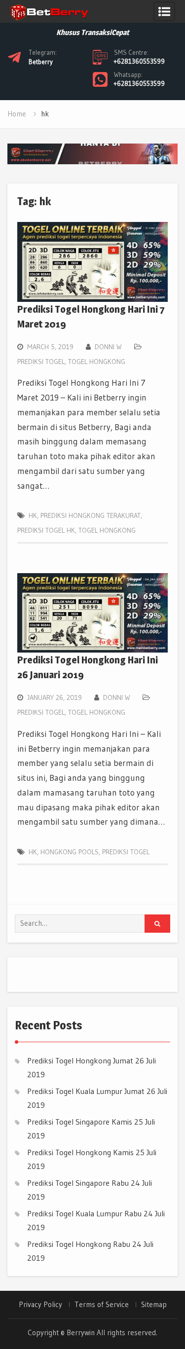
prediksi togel (125, 851)
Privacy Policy (40, 1304)
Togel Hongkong (96, 361)
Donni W (108, 346)
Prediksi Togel (41, 361)
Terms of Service (101, 1304)
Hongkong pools (69, 851)
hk (33, 515)
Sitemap (154, 1304)
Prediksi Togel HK (46, 530)
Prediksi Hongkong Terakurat (90, 515)
